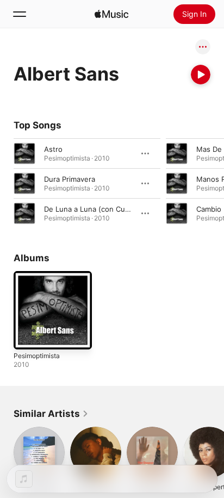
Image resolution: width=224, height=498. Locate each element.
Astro (53, 149)
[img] (111, 14)
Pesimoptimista (37, 356)
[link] (51, 414)
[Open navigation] (20, 14)
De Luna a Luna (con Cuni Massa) (101, 209)
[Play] (200, 74)
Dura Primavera (69, 179)
